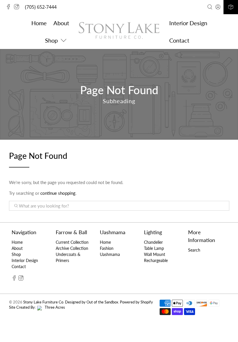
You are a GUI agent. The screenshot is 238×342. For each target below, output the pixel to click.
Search (194, 250)
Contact (179, 40)
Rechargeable (156, 260)
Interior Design (188, 22)
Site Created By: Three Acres (37, 307)
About (61, 22)
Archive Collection (72, 248)
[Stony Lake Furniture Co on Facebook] (10, 7)
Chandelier (153, 242)
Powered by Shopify (136, 302)
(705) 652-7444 (41, 7)
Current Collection (72, 242)
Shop (16, 254)
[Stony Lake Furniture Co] (119, 31)
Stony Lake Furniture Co (43, 302)
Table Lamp (154, 248)
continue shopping (57, 193)
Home (39, 22)
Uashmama (110, 254)
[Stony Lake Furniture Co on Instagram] (18, 7)
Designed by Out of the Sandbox (91, 302)
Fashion (106, 248)
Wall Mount (154, 254)
